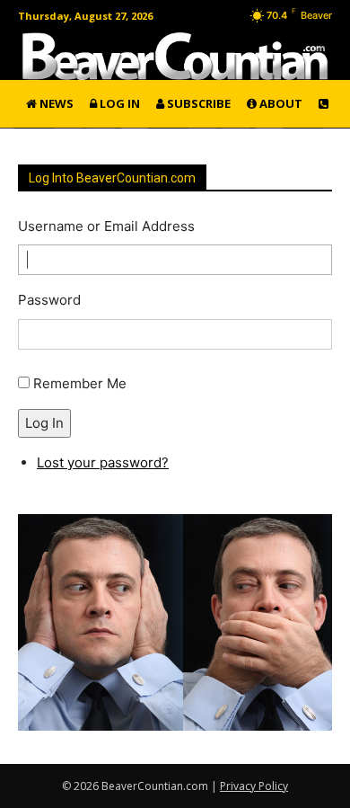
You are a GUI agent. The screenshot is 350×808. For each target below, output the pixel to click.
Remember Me (80, 383)
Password (49, 299)
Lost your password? (103, 462)
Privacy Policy (254, 786)
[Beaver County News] (175, 56)
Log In (44, 422)
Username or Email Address (106, 226)
